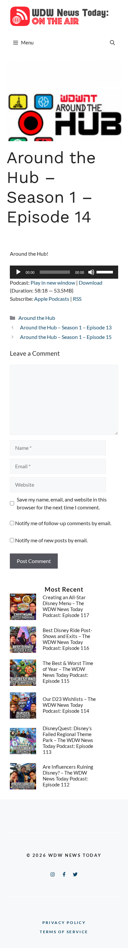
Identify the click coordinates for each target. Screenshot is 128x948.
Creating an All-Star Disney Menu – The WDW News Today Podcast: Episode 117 (66, 606)
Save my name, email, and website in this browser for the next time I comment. (62, 503)
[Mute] (91, 272)
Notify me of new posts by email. (51, 540)
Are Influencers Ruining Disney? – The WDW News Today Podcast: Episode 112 (68, 775)
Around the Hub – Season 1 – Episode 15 (66, 337)
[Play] (18, 272)
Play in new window (53, 282)
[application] (64, 272)
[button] (112, 42)
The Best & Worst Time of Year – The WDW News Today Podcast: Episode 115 (68, 672)
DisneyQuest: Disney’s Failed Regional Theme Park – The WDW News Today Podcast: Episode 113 (68, 740)
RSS (77, 298)
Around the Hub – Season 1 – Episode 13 (66, 327)
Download (90, 282)
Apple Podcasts (51, 298)
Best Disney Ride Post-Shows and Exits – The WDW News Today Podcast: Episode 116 (67, 639)
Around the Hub (36, 318)
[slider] (105, 271)
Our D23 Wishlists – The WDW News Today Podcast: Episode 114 (69, 705)
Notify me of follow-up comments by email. (63, 523)
